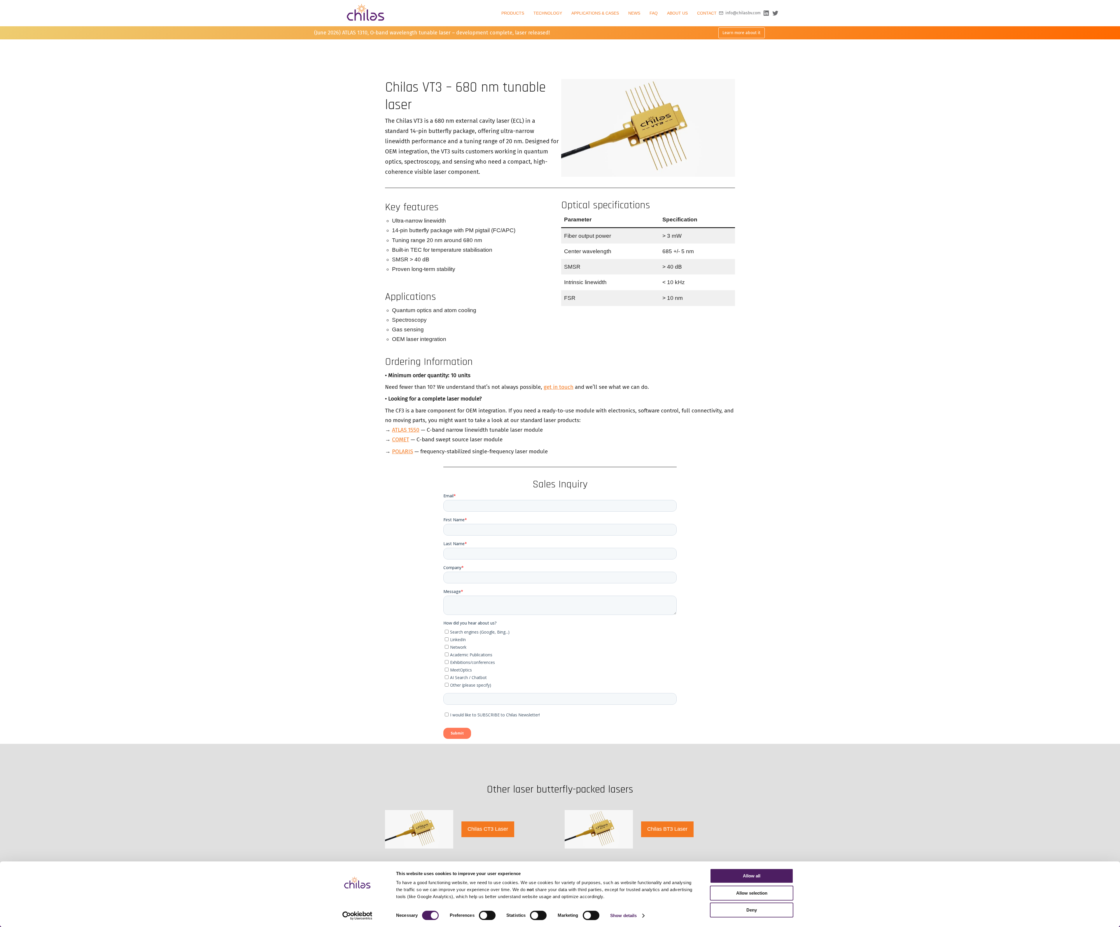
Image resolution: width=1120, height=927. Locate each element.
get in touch (558, 387)
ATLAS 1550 (405, 429)
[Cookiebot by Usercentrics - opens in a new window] (357, 915)
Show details (623, 915)
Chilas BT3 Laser (667, 829)
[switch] (487, 915)
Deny (751, 909)
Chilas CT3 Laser (488, 829)
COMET (400, 439)
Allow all (751, 875)
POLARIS (402, 451)
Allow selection (751, 893)
